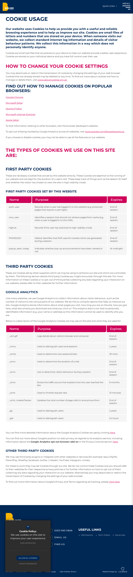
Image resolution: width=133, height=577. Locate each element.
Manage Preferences (28, 564)
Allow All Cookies (28, 558)
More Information (28, 543)
